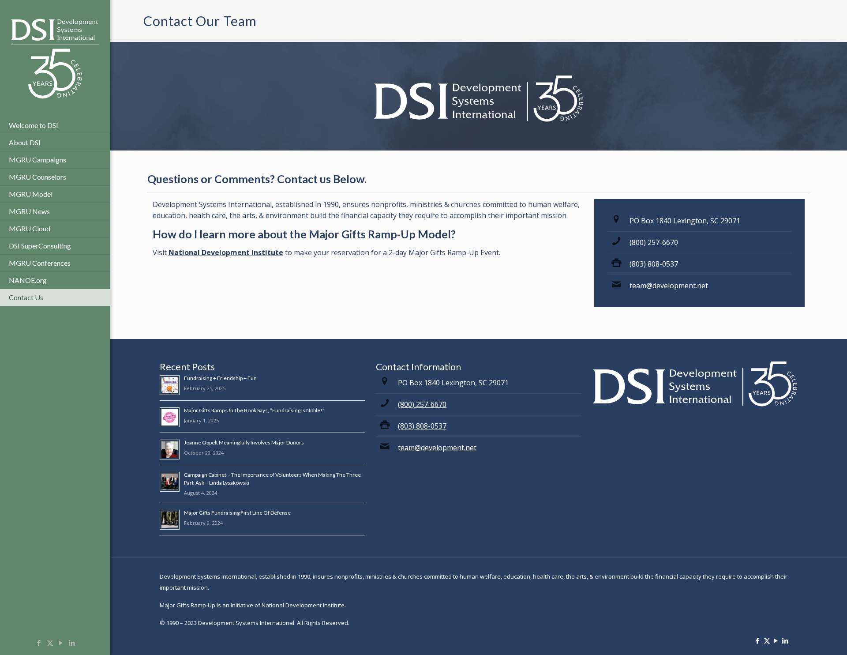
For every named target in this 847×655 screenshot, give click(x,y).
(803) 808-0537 (654, 264)
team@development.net (669, 285)
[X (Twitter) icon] (50, 642)
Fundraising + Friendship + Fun (220, 378)
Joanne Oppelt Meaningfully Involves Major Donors (244, 442)
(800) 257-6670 (654, 242)
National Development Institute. (304, 605)
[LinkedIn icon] (72, 642)
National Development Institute (226, 252)
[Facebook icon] (39, 642)
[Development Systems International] (55, 58)
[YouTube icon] (61, 642)
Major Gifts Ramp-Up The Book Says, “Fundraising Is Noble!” (254, 410)
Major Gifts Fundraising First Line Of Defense (237, 512)
